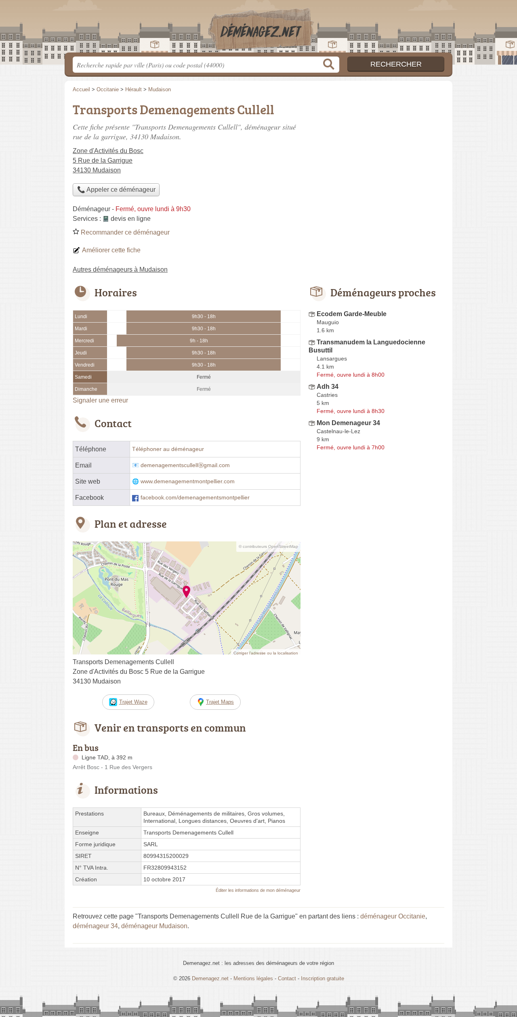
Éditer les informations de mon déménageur (258, 890)
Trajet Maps (220, 702)
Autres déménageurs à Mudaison (120, 269)
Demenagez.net (258, 28)
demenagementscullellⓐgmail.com (185, 465)
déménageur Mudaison (154, 926)
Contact (287, 978)
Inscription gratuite (322, 978)
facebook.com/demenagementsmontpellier (195, 498)
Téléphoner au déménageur (168, 449)
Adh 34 (327, 386)
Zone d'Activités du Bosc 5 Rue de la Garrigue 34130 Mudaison (108, 160)
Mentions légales (253, 978)
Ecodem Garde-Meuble (352, 313)
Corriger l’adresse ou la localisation (265, 653)
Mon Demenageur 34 (348, 422)
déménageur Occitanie (392, 916)
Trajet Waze (133, 702)
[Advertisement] (376, 155)
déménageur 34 (95, 926)
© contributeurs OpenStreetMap (268, 546)
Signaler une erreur (100, 400)
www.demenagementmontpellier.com (188, 481)
